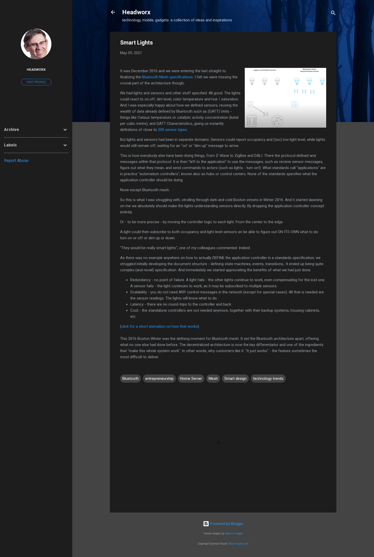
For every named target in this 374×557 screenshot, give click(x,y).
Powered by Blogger (226, 523)
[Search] (333, 14)
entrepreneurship (159, 378)
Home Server (191, 378)
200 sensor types (172, 129)
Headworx (136, 12)
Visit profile (36, 82)
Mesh (213, 378)
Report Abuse (16, 160)
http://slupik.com (238, 543)
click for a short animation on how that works (159, 326)
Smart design (235, 378)
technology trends (268, 378)
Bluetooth (130, 378)
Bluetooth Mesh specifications (167, 77)
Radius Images (234, 533)
